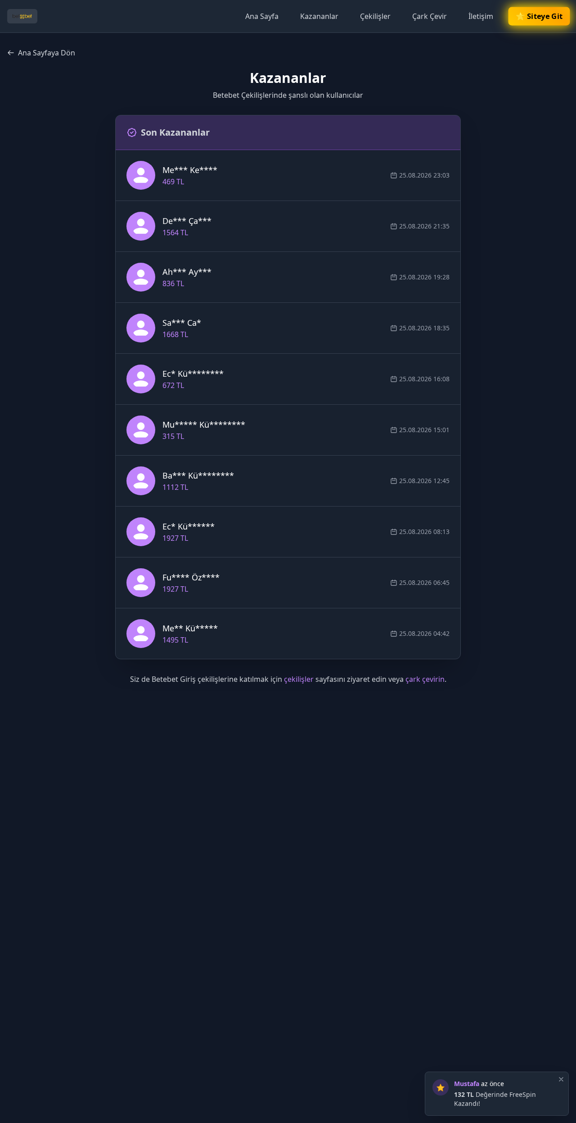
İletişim (480, 16)
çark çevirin (425, 679)
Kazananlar (319, 16)
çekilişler (299, 679)
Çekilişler (375, 16)
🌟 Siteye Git (539, 16)
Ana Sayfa (262, 16)
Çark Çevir (429, 16)
